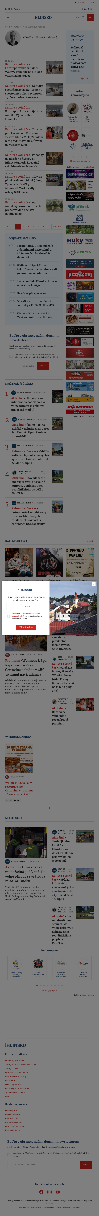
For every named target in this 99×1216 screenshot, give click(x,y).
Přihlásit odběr (26, 627)
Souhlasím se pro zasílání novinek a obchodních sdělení (27, 616)
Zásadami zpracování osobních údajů (26, 615)
